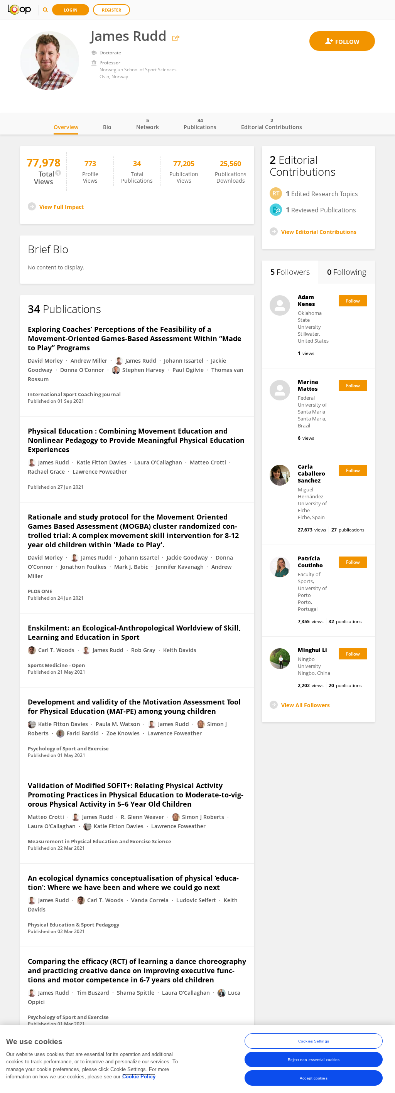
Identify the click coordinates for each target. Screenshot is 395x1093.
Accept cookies (313, 1078)
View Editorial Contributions (318, 231)
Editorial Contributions (271, 124)
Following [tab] (346, 272)
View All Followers (305, 705)
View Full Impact (61, 206)
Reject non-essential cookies (314, 1060)
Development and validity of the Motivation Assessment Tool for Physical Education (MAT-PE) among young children (134, 706)
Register (111, 10)
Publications (200, 124)
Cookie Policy (138, 1077)
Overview (66, 127)
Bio (107, 127)
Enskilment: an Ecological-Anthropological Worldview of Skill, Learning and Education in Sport (134, 632)
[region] (197, 1059)
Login (71, 10)
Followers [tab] (290, 272)
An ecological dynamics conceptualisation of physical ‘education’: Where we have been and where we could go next (133, 882)
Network (147, 124)
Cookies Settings (313, 1041)
